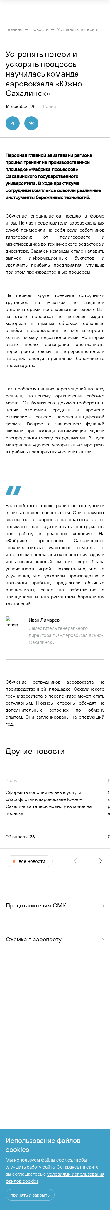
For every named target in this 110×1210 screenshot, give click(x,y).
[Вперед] (98, 861)
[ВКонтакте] (31, 123)
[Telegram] (13, 123)
